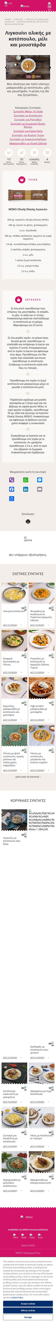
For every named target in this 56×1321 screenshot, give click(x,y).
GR (6, 3)
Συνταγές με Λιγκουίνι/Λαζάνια (28, 139)
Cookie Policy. (17, 1297)
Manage (28, 1317)
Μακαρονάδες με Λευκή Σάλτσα (28, 143)
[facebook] (24, 1236)
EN (10, 3)
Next (49, 67)
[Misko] (28, 6)
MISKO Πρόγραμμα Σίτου (28, 1252)
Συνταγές (18, 19)
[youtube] (40, 1236)
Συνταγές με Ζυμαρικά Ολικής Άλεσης (28, 125)
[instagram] (32, 1236)
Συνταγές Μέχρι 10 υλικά (28, 111)
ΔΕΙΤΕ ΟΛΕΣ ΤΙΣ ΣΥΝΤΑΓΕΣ (28, 777)
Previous (6, 67)
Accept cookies (28, 1303)
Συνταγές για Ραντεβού (28, 119)
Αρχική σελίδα (28, 1245)
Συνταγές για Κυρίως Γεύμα (28, 135)
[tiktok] (15, 1236)
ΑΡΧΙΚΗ (8, 19)
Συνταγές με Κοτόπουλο (28, 115)
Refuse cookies (28, 1310)
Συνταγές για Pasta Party (28, 131)
